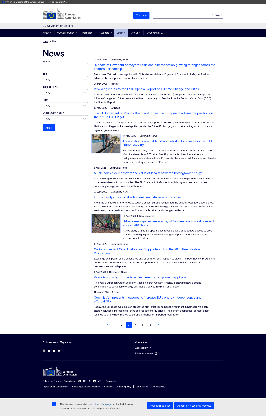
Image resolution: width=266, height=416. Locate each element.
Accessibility (159, 386)
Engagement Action (53, 112)
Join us (134, 32)
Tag (45, 73)
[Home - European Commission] (65, 13)
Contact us (111, 381)
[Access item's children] (52, 33)
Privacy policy (124, 386)
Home (45, 41)
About (46, 32)
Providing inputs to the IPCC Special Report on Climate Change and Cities (146, 89)
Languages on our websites (86, 386)
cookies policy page (101, 404)
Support (105, 32)
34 (151, 324)
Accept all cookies (160, 405)
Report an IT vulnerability (55, 386)
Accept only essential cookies (194, 405)
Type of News (50, 86)
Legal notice (142, 386)
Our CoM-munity (65, 32)
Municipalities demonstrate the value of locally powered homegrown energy (148, 173)
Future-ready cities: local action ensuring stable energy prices (137, 197)
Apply (48, 127)
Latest (120, 32)
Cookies (108, 386)
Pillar (45, 99)
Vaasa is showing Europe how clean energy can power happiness (140, 277)
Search (46, 61)
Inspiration (87, 32)
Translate (141, 15)
